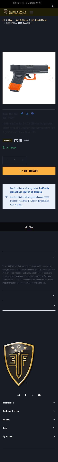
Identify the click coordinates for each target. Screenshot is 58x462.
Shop (5, 427)
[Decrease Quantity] (7, 160)
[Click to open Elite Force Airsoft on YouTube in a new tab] (39, 395)
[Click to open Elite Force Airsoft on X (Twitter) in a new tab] (32, 395)
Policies (6, 419)
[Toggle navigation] (32, 12)
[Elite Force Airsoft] (15, 12)
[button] (32, 114)
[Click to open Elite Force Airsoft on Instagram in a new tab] (18, 395)
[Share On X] (27, 114)
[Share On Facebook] (22, 114)
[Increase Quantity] (23, 160)
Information (8, 402)
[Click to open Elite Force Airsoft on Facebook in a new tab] (25, 395)
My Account (8, 436)
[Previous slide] (6, 78)
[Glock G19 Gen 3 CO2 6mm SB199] (29, 78)
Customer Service (11, 410)
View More (18, 204)
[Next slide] (52, 78)
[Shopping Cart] (53, 5)
